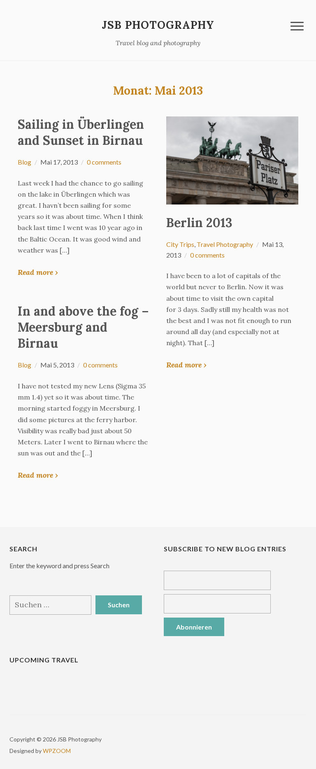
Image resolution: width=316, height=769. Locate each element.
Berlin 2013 (199, 222)
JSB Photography (158, 25)
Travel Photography (225, 244)
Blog (24, 162)
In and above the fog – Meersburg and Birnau (83, 327)
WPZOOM (57, 750)
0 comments (104, 162)
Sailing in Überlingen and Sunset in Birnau (81, 132)
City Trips (180, 244)
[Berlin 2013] (232, 159)
